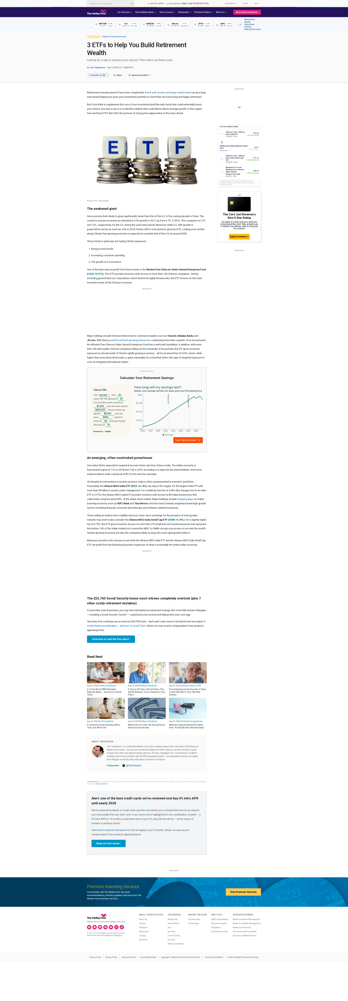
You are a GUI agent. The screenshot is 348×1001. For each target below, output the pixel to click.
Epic (169, 927)
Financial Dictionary (219, 931)
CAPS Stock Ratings (219, 919)
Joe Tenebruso (97, 67)
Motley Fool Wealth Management (247, 923)
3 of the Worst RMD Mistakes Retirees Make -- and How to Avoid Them (104, 692)
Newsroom (144, 931)
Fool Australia (194, 919)
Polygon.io (118, 935)
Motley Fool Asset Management (246, 919)
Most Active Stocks (249, 20)
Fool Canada (193, 923)
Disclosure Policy (129, 957)
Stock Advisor (174, 923)
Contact (142, 936)
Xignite (108, 935)
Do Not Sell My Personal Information (243, 957)
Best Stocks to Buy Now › (247, 12)
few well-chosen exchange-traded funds (169, 92)
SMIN (172, 519)
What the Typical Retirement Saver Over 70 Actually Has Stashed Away (186, 726)
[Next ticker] (240, 24)
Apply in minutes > (239, 236)
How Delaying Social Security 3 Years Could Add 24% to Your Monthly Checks (187, 692)
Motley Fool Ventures (242, 927)
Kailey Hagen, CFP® (192, 686)
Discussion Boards (219, 923)
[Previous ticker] (89, 24)
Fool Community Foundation (245, 931)
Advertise (143, 940)
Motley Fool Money (176, 944)
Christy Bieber (107, 721)
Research (143, 927)
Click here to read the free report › (111, 639)
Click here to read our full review (108, 830)
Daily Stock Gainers (249, 25)
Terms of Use (95, 957)
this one (145, 810)
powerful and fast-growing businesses (130, 340)
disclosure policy (101, 784)
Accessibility (230, 3)
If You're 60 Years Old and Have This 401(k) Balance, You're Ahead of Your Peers (146, 692)
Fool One (171, 940)
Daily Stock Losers (252, 29)
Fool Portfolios (174, 936)
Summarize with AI (140, 75)
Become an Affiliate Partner (245, 936)
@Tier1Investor (134, 765)
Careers (142, 923)
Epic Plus (171, 931)
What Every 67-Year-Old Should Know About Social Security (146, 726)
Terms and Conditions (214, 957)
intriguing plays (185, 499)
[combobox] (110, 3)
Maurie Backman (108, 686)
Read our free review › (108, 843)
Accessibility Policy (148, 957)
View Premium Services (243, 891)
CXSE (91, 273)
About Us (143, 919)
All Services (173, 919)
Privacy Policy (111, 957)
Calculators (216, 927)
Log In (245, 3)
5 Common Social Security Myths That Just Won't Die (103, 726)
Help (256, 3)
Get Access (224, 150)
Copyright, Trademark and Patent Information (180, 957)
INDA (134, 486)
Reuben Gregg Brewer (193, 721)
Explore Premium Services (114, 36)
